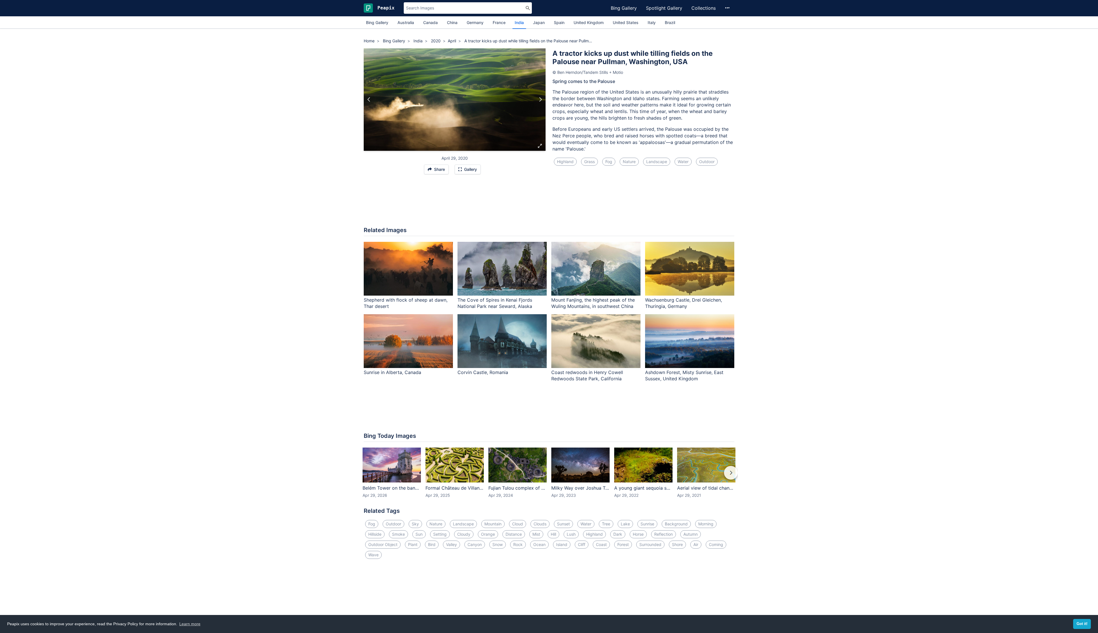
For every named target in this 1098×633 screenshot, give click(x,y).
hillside (374, 534)
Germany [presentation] (475, 22)
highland (565, 161)
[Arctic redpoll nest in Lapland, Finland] (540, 99)
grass (589, 161)
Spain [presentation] (559, 22)
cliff (581, 544)
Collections (703, 8)
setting (440, 534)
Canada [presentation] (430, 22)
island (561, 544)
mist (536, 534)
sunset (563, 523)
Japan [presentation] (539, 22)
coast (601, 544)
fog (608, 161)
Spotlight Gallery (664, 8)
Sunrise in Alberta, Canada (392, 372)
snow (497, 544)
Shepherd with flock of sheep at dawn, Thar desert (405, 303)
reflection (663, 534)
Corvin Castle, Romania (483, 372)
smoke (398, 534)
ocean (539, 544)
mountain (493, 523)
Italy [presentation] (652, 22)
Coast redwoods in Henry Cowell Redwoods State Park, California (587, 375)
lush (571, 534)
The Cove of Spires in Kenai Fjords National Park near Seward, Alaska (495, 303)
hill (553, 534)
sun (419, 534)
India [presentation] (519, 22)
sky (415, 523)
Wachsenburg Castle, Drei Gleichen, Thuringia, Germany (683, 303)
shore (677, 544)
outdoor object (382, 544)
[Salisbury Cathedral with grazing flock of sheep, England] (369, 99)
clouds (540, 523)
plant (412, 544)
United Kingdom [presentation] (589, 22)
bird (431, 544)
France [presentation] (499, 22)
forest (623, 544)
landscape (656, 161)
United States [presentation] (625, 22)
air (695, 544)
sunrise (647, 523)
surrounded (650, 544)
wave (373, 554)
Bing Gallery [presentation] (377, 22)
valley (451, 544)
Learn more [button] (189, 624)
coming (716, 544)
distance (514, 534)
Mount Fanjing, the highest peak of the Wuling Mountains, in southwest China (593, 303)
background (676, 523)
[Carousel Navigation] (549, 477)
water (683, 161)
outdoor (707, 161)
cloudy (463, 534)
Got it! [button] (1082, 624)
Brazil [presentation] (670, 22)
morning (705, 523)
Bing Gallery (624, 8)
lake (625, 523)
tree (606, 523)
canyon (475, 544)
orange (488, 534)
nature (629, 161)
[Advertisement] (549, 203)
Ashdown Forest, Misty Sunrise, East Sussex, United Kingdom (684, 375)
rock (518, 544)
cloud (517, 523)
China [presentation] (452, 22)
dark (617, 534)
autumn (690, 534)
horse (638, 534)
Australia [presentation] (405, 22)
